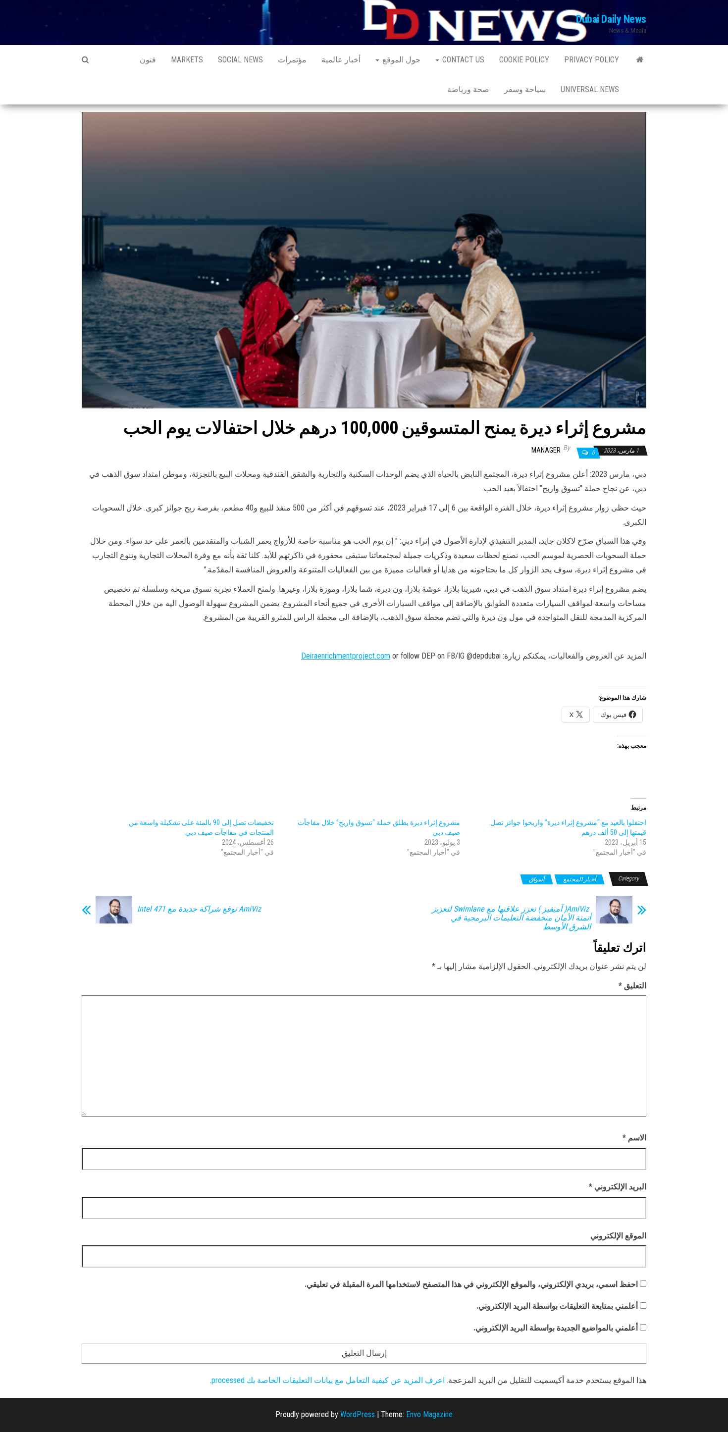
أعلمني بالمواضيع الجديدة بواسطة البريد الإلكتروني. (555, 1327)
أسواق (536, 879)
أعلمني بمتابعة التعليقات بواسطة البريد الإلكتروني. (557, 1306)
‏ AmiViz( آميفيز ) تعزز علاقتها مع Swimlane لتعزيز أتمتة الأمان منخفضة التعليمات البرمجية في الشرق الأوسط (511, 918)
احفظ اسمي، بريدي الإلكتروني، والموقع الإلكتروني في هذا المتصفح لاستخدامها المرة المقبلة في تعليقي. (471, 1284)
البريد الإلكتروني (617, 1186)
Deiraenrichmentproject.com (345, 656)
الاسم (634, 1137)
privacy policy (591, 59)
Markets (187, 59)
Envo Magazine (429, 1414)
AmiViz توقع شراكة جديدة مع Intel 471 (199, 909)
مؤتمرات (292, 59)
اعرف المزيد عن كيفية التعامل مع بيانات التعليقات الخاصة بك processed (328, 1380)
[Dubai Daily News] (640, 60)
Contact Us (462, 59)
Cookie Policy (524, 59)
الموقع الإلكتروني (618, 1235)
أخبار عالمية (341, 59)
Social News (240, 59)
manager (546, 450)
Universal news (590, 89)
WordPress (357, 1414)
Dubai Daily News (611, 19)
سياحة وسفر (525, 89)
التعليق (632, 985)
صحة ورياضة (468, 89)
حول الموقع (400, 59)
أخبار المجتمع (579, 879)
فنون (148, 59)
